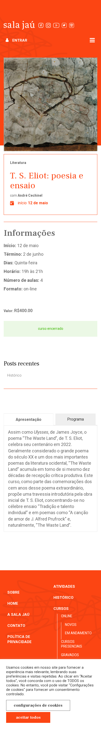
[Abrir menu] (92, 40)
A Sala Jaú (18, 614)
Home (12, 603)
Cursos (61, 608)
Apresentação (28, 419)
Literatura (18, 163)
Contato (16, 625)
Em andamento (78, 633)
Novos (70, 625)
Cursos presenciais (71, 644)
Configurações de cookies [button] (38, 705)
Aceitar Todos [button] (28, 717)
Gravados (70, 655)
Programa (75, 419)
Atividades (64, 586)
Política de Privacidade (19, 639)
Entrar (19, 40)
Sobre (13, 592)
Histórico (14, 375)
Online (66, 616)
